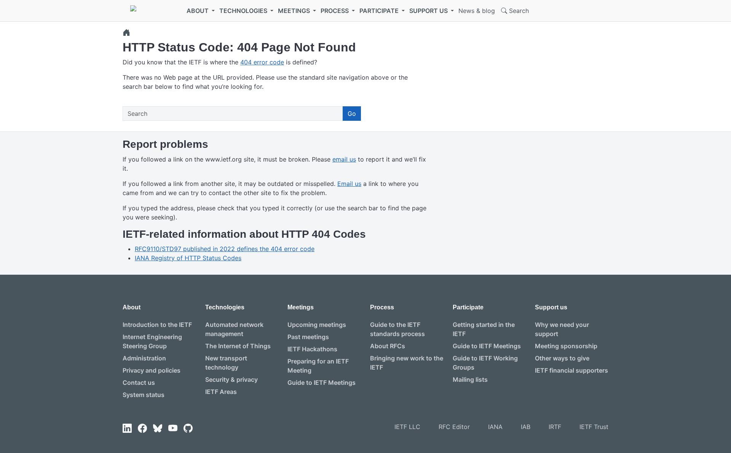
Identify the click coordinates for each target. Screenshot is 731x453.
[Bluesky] (157, 428)
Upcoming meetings (316, 324)
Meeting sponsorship (566, 346)
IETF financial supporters (571, 370)
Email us (349, 183)
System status (143, 395)
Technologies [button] (244, 10)
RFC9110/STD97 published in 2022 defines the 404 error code (224, 249)
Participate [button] (379, 10)
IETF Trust (593, 427)
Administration (144, 358)
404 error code (262, 62)
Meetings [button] (294, 10)
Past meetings (308, 337)
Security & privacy (231, 379)
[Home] (126, 32)
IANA (495, 427)
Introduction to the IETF (157, 324)
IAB (525, 427)
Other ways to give (562, 358)
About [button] (198, 10)
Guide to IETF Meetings (321, 382)
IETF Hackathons (312, 349)
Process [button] (335, 10)
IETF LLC (407, 427)
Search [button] (518, 10)
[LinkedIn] (127, 428)
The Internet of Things (238, 346)
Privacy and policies (151, 370)
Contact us (139, 382)
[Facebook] (142, 428)
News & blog (476, 10)
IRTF (555, 427)
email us (344, 159)
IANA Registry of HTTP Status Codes (188, 258)
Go (352, 113)
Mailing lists (470, 379)
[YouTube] (172, 428)
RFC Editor (454, 427)
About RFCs (387, 346)
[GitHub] (188, 428)
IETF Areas (221, 391)
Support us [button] (429, 10)
